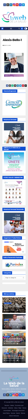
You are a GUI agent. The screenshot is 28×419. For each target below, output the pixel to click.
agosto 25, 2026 (10, 326)
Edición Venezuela (14, 415)
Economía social (19, 405)
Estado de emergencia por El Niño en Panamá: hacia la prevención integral (13, 306)
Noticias (23, 413)
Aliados (12, 405)
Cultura (6, 319)
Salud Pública (7, 303)
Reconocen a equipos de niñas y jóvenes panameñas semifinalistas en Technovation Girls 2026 (14, 340)
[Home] (2, 28)
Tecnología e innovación (18, 410)
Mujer (20, 408)
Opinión (18, 413)
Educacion (4, 408)
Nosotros (7, 405)
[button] (19, 28)
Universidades (7, 410)
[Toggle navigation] (11, 28)
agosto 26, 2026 (10, 310)
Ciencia (24, 408)
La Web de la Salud (14, 384)
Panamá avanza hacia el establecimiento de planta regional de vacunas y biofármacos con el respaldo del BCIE (14, 357)
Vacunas (6, 353)
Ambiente (10, 408)
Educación (6, 336)
